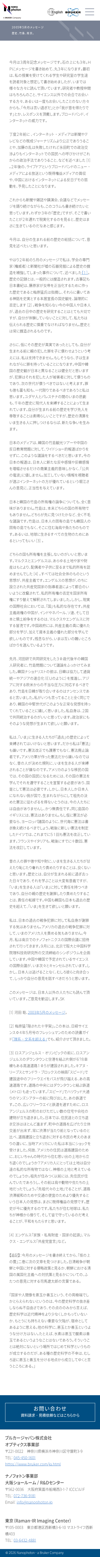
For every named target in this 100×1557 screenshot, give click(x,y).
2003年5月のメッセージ (46, 1012)
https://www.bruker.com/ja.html (33, 1464)
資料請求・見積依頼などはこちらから (50, 1411)
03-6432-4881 (25, 1540)
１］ (85, 272)
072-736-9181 (25, 1495)
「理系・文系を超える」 (29, 1039)
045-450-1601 (25, 1457)
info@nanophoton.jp (35, 1502)
